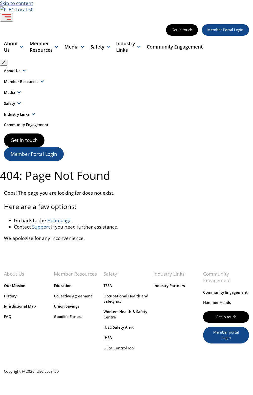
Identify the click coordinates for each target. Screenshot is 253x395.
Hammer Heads (217, 302)
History (10, 296)
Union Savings (66, 306)
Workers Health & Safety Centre (125, 314)
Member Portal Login (225, 29)
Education (63, 285)
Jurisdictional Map (20, 306)
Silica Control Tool (119, 348)
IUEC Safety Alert (119, 327)
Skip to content (16, 3)
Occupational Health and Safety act (126, 298)
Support (41, 227)
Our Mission (14, 285)
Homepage (59, 220)
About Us (11, 46)
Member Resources (41, 46)
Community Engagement (175, 47)
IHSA (108, 337)
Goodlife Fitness (68, 316)
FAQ (7, 316)
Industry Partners (169, 285)
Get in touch (181, 29)
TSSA (108, 285)
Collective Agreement (73, 296)
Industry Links (125, 46)
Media (71, 47)
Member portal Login (226, 335)
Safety (97, 47)
